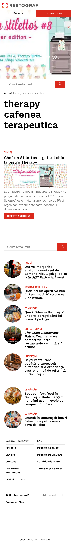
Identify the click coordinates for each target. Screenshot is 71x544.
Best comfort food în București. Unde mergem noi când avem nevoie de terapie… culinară (44, 399)
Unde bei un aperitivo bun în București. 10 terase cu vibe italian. (45, 294)
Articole (11, 447)
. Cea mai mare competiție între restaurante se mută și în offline (44, 340)
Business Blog (15, 502)
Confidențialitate (48, 461)
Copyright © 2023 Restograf (35, 539)
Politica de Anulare (49, 454)
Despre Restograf (17, 440)
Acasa (7, 93)
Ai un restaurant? (18, 495)
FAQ (39, 440)
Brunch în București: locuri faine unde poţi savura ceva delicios (46, 421)
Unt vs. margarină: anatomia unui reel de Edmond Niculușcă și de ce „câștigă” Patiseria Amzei (46, 272)
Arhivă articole (15, 479)
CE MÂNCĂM (31, 308)
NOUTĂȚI (8, 152)
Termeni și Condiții (50, 468)
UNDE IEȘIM (41, 287)
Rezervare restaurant (13, 470)
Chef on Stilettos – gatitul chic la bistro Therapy (34, 160)
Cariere (10, 454)
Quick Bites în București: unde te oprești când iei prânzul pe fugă (44, 315)
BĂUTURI (29, 287)
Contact (11, 461)
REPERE (38, 329)
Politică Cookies (48, 447)
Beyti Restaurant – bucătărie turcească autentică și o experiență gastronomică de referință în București (45, 367)
